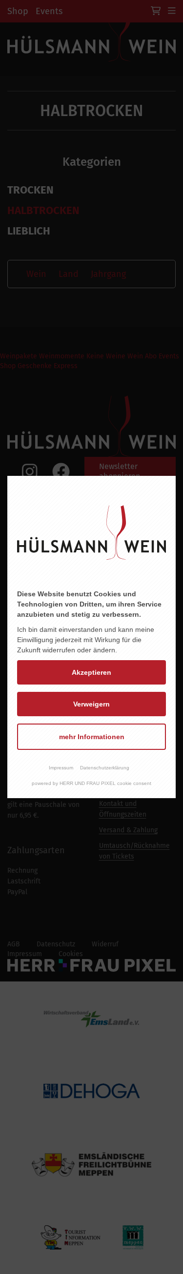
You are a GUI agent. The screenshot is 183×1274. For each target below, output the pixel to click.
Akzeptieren (91, 672)
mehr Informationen (91, 737)
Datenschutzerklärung (104, 767)
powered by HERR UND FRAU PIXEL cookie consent (91, 783)
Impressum (61, 767)
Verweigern (91, 704)
